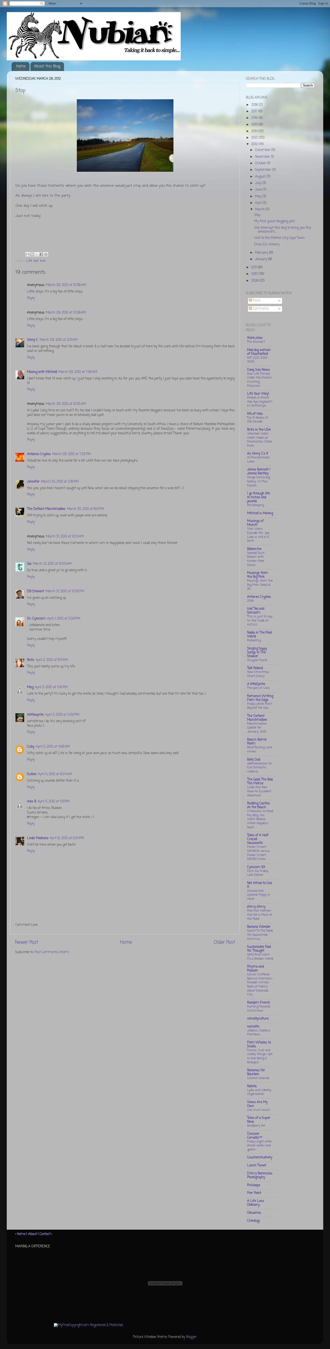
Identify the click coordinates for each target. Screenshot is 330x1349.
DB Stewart (35, 591)
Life (29, 261)
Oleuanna (254, 1212)
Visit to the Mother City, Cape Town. (279, 238)
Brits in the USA (259, 429)
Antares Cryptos (39, 454)
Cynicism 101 (256, 867)
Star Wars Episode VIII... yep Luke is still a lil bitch (258, 535)
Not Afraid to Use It (259, 885)
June (259, 189)
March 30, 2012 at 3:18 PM (60, 481)
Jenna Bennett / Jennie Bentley (259, 471)
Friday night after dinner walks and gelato (259, 1145)
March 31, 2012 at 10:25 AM (52, 563)
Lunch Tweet (256, 1165)
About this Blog (47, 66)
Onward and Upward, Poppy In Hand (258, 895)
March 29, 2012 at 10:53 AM (66, 404)
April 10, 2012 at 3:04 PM (67, 838)
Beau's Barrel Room (256, 741)
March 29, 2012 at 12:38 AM (66, 285)
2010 (254, 274)
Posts (256, 300)
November (263, 156)
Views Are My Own (257, 1104)
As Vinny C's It (257, 453)
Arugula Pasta (257, 660)
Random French (258, 1002)
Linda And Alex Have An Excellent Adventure (259, 791)
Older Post (224, 942)
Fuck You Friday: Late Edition (258, 873)
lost (36, 261)
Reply (31, 298)
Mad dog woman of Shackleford (259, 352)
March (260, 209)
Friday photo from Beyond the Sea (259, 706)
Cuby (30, 746)
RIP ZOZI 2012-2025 (257, 360)
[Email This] (27, 254)
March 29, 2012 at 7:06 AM (77, 372)
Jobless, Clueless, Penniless (259, 1032)
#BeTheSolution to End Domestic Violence (259, 767)
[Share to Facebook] (41, 254)
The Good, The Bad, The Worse (260, 781)
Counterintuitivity (259, 1157)
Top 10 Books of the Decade (257, 419)
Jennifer (33, 481)
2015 (255, 124)
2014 (255, 131)
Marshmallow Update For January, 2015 (257, 727)
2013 (255, 137)
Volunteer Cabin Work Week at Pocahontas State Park (259, 439)
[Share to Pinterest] (45, 254)
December (263, 150)
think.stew (255, 338)
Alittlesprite (35, 714)
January (261, 259)
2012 (255, 144)
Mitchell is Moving (260, 513)
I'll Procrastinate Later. (258, 459)
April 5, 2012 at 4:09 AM (53, 746)
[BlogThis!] (32, 254)
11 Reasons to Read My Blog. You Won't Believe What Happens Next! (260, 819)
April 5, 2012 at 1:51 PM (54, 801)
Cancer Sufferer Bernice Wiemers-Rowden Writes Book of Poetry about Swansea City (260, 984)
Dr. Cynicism (36, 618)
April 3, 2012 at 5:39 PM (62, 714)
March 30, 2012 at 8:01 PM (85, 509)
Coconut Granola (258, 1078)
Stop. (257, 215)
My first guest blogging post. (274, 221)
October (261, 163)
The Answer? (256, 342)
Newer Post (26, 942)
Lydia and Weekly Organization (259, 1092)
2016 (255, 118)
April (259, 203)
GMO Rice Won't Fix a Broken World (260, 956)
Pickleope (253, 1185)
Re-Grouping (255, 505)
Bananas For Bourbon (256, 1072)
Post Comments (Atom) (52, 952)
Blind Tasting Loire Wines (259, 749)
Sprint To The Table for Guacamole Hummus (260, 934)
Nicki (30, 660)
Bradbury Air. (256, 1125)
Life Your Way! (258, 393)
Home (21, 66)
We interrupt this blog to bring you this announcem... (282, 229)
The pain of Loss (258, 688)
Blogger (191, 1337)
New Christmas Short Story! (258, 674)
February (262, 252)
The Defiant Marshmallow (46, 509)
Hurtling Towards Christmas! (259, 1008)
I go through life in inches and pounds (258, 497)
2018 (255, 104)
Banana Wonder (259, 926)
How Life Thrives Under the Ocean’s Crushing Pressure (259, 379)
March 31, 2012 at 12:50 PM (65, 591)
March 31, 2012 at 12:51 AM (65, 536)
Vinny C (32, 340)
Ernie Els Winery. (267, 244)
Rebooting (254, 640)
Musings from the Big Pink (257, 575)
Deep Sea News (258, 369)
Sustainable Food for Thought (259, 948)
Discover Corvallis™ (254, 1135)
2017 (254, 111)
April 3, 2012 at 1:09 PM (51, 687)
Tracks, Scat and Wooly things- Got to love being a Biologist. (260, 1056)
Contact (45, 1234)
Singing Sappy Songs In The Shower (257, 652)
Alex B (31, 801)
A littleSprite (256, 684)
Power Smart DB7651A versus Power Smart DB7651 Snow (258, 853)
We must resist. (258, 1110)
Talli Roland (255, 668)
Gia (29, 563)
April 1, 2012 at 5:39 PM (63, 618)
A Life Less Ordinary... (255, 1203)
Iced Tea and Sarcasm (255, 610)
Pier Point (254, 1193)
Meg (30, 687)
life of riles (255, 413)
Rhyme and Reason (255, 968)
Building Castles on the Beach (258, 805)
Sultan (31, 774)
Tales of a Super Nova (258, 1119)
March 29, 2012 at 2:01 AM (59, 340)
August (261, 176)
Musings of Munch (255, 523)
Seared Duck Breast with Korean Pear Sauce (256, 559)
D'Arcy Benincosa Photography (259, 1175)
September (263, 169)
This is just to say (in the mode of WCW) (260, 620)
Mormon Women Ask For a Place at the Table (259, 914)
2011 (254, 267)
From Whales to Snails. (259, 1044)
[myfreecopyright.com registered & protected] (88, 1325)
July (258, 183)
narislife (253, 1026)
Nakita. (252, 1086)
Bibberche (254, 549)
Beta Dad (253, 759)
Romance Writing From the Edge (260, 698)
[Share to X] (36, 254)
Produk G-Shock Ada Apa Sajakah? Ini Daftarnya (260, 401)
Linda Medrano (37, 838)
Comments (260, 308)
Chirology (253, 1220)
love (42, 261)
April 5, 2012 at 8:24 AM (55, 774)
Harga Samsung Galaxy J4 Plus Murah (258, 481)
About (32, 1234)
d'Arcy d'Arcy (256, 906)
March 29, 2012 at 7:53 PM (71, 454)
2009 (255, 280)
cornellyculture (258, 1018)
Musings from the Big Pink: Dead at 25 (260, 584)
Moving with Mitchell (42, 372)
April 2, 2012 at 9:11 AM (52, 660)
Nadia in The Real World (259, 634)
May (258, 196)
